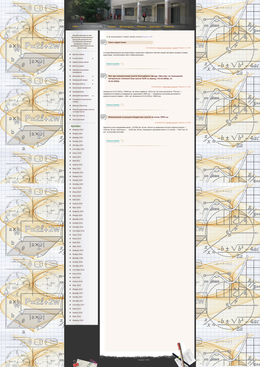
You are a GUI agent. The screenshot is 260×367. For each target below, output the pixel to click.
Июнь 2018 (77, 274)
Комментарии (112, 64)
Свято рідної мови (117, 42)
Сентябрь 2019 (78, 231)
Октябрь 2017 (78, 301)
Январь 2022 (77, 134)
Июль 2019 (77, 239)
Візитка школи (127, 27)
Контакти (141, 27)
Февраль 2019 (78, 250)
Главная (126, 37)
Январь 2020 (77, 215)
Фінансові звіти (78, 76)
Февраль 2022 (78, 130)
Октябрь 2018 (78, 266)
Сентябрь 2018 (78, 270)
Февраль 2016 (78, 320)
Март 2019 (77, 246)
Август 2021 (77, 153)
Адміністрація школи (81, 62)
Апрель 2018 (77, 281)
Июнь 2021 (77, 157)
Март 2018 (77, 285)
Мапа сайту (155, 27)
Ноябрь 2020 (78, 180)
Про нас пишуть (79, 116)
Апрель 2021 (77, 165)
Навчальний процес (80, 80)
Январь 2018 (77, 289)
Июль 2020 (77, 192)
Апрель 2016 (77, 313)
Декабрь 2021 (78, 138)
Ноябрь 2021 (78, 141)
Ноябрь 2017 (78, 297)
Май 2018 (76, 277)
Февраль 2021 (78, 173)
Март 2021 (77, 169)
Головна (112, 27)
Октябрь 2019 (78, 227)
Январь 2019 (77, 254)
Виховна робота (79, 84)
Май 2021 (76, 161)
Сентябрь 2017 (78, 305)
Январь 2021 (77, 176)
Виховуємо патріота (164, 48)
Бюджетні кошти (171, 122)
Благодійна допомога (170, 87)
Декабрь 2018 (78, 258)
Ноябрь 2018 (78, 262)
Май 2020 (76, 200)
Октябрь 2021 (78, 145)
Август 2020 (77, 188)
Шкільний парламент (81, 96)
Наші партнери (78, 120)
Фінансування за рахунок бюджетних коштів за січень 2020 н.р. (138, 117)
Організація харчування (82, 88)
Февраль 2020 (78, 211)
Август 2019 (77, 235)
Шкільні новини (78, 54)
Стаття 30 (168, 27)
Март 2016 (77, 316)
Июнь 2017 (77, 309)
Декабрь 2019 (78, 219)
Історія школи (78, 58)
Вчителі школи (78, 66)
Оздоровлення (78, 92)
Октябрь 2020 (78, 184)
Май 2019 (76, 242)
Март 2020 (77, 207)
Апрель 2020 (77, 204)
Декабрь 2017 (78, 293)
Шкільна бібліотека (80, 106)
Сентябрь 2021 (78, 149)
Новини (174, 48)
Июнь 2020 (77, 196)
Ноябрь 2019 (78, 223)
